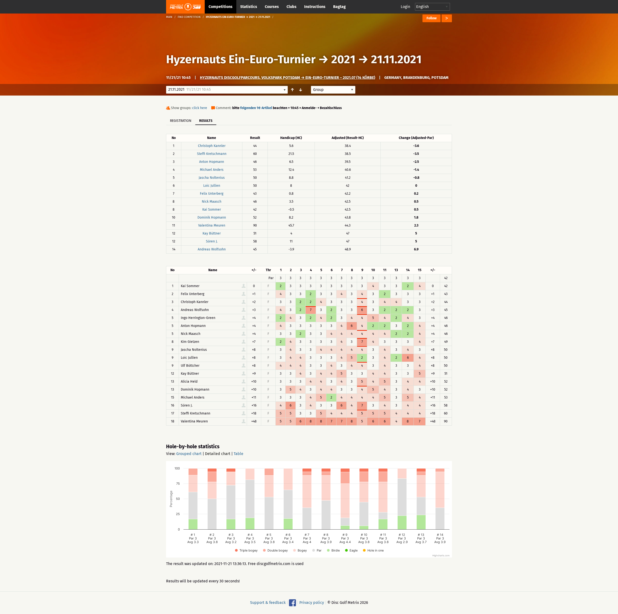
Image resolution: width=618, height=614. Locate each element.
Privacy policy (311, 602)
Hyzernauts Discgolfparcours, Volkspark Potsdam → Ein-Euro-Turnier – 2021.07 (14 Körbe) (287, 77)
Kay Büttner (212, 233)
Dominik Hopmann (211, 217)
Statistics (248, 6)
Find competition (189, 17)
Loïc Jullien (211, 186)
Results (205, 121)
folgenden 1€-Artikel (256, 108)
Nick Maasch (211, 202)
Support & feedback (268, 602)
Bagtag (339, 6)
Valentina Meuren (211, 225)
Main (169, 17)
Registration (180, 121)
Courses (272, 6)
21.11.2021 (396, 59)
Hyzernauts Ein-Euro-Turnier (241, 59)
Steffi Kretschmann (211, 154)
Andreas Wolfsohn (212, 249)
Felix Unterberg (211, 194)
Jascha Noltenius (212, 178)
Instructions (314, 6)
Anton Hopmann (211, 162)
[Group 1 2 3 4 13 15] (333, 90)
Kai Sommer (211, 209)
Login (405, 6)
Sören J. (212, 241)
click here (199, 108)
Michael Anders (212, 170)
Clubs (291, 6)
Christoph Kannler (211, 146)
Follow (431, 18)
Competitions (220, 6)
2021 (343, 59)
